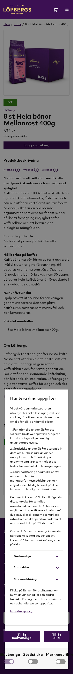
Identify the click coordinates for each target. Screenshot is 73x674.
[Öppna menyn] (67, 9)
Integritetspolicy (21, 611)
